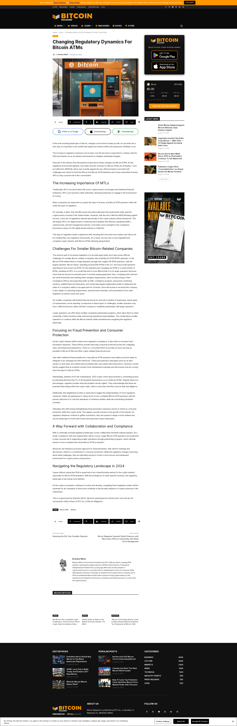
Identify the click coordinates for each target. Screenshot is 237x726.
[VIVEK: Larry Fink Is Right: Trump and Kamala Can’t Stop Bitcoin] (59, 672)
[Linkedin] (179, 7)
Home (55, 32)
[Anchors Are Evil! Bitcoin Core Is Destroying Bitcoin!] (104, 659)
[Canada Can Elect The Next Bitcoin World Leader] (104, 671)
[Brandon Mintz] (54, 54)
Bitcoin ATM (64, 510)
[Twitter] (169, 7)
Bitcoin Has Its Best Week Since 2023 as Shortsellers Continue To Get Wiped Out (170, 156)
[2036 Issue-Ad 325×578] (164, 227)
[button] (181, 26)
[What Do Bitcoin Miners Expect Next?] (59, 684)
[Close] (233, 721)
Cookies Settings (163, 721)
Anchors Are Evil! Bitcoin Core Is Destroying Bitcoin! (124, 658)
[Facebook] (165, 7)
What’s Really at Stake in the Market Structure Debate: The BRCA (93, 621)
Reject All (181, 721)
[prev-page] (54, 630)
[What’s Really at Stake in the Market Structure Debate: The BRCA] (95, 607)
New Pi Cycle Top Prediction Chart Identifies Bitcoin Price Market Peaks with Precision (125, 682)
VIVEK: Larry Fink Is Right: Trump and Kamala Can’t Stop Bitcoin (78, 671)
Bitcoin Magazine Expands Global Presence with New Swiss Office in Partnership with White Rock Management (118, 539)
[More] (139, 122)
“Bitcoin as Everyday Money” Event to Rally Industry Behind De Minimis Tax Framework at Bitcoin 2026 (124, 621)
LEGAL (61, 32)
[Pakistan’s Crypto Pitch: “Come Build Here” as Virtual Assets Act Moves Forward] (150, 169)
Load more (164, 179)
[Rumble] (176, 7)
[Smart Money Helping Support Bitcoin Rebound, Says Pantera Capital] (150, 128)
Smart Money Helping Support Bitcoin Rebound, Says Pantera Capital (171, 127)
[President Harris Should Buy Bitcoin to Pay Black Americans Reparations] (59, 659)
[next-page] (58, 630)
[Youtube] (172, 7)
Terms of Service (60, 3)
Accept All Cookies (200, 721)
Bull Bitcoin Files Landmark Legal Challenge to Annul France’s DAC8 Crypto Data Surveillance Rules (66, 621)
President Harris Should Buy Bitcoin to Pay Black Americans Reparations (79, 659)
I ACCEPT (190, 2)
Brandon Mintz (63, 54)
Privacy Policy (74, 3)
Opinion (73, 510)
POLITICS (115, 615)
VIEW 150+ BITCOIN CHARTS (164, 106)
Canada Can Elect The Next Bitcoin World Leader (124, 669)
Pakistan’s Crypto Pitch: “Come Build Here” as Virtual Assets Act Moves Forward (170, 169)
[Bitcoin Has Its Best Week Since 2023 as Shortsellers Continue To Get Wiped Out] (150, 157)
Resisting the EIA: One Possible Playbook (70, 536)
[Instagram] (183, 7)
